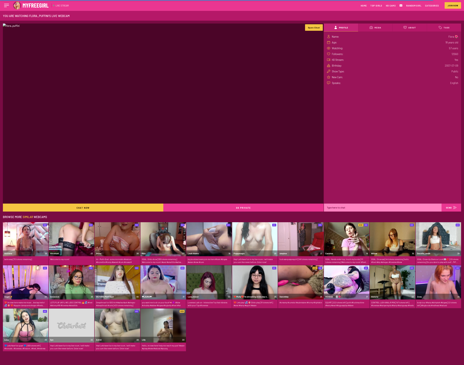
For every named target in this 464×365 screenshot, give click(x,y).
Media (377, 27)
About (412, 27)
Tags (447, 27)
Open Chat (314, 27)
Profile (343, 27)
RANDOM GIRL (413, 5)
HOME (364, 5)
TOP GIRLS (376, 5)
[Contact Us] (401, 5)
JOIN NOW (453, 5)
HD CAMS (391, 5)
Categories (432, 5)
